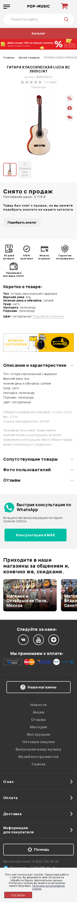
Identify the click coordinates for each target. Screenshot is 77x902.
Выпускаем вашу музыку (38, 749)
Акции (38, 712)
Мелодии (38, 727)
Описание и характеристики (34, 365)
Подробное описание (48, 316)
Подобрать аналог (22, 222)
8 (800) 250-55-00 (46, 861)
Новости (38, 704)
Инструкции (38, 734)
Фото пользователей (27, 470)
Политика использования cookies (48, 887)
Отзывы (12, 480)
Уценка (38, 764)
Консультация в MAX (35, 535)
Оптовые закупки (38, 741)
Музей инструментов (38, 756)
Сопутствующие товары (30, 459)
